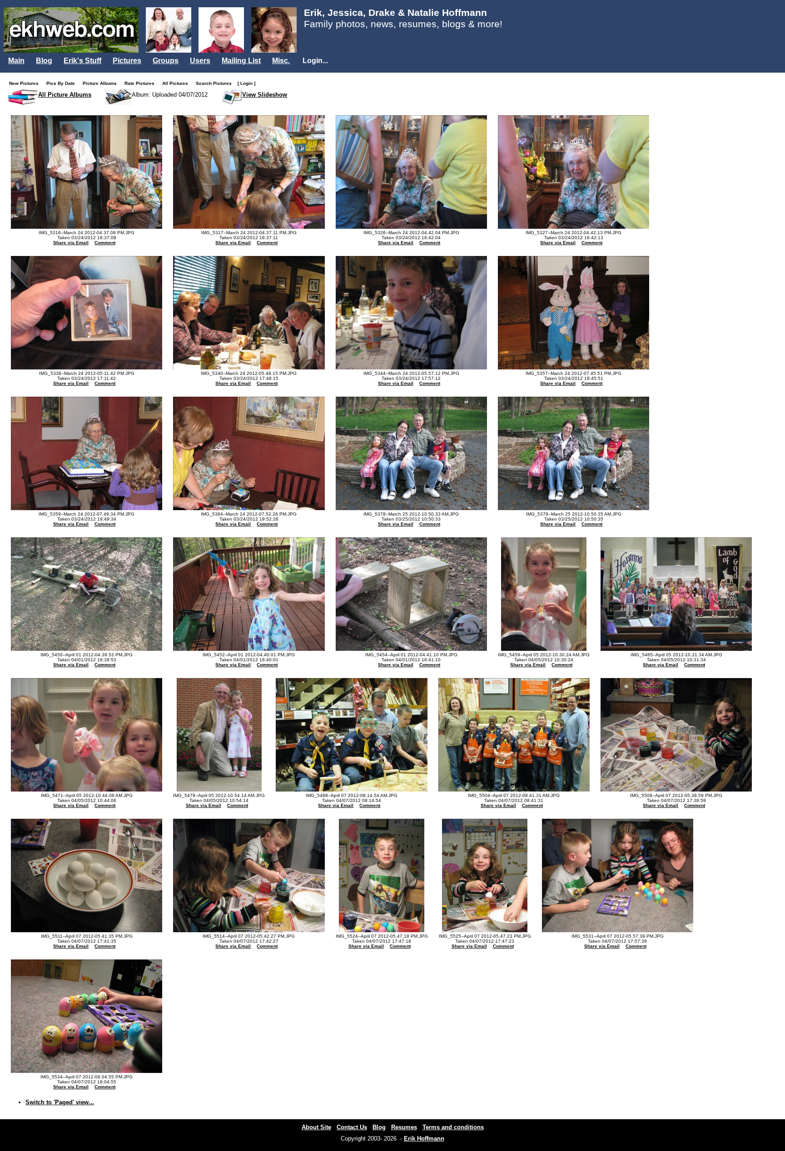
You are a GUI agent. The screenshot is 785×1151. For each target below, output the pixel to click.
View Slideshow (264, 94)
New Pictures (26, 83)
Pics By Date (62, 83)
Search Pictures (216, 83)
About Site (316, 1127)
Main (16, 60)
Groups (166, 60)
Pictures (127, 60)
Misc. (281, 60)
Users (200, 60)
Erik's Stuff (82, 60)
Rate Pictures (141, 83)
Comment (104, 242)
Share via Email (71, 242)
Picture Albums (102, 83)
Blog (44, 60)
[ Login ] (246, 83)
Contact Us (352, 1127)
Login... (315, 60)
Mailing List (241, 60)
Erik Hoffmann (424, 1138)
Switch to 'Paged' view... (59, 1102)
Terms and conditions (453, 1127)
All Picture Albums (64, 94)
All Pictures (177, 83)
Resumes (404, 1127)
